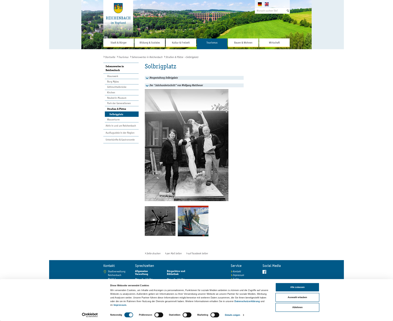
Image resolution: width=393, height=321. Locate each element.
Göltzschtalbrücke (116, 87)
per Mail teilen (174, 253)
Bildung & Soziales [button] (150, 42)
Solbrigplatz (116, 114)
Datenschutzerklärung (247, 301)
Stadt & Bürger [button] (119, 42)
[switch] (158, 314)
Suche (236, 279)
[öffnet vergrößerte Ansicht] (193, 145)
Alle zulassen (297, 287)
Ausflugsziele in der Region (120, 132)
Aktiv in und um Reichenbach (121, 125)
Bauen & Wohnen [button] (243, 42)
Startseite (110, 57)
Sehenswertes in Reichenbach (147, 57)
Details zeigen (232, 315)
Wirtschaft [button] (274, 42)
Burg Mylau (113, 81)
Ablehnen (297, 307)
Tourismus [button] (212, 42)
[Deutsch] (261, 4)
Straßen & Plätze (174, 57)
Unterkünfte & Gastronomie (120, 139)
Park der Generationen (119, 103)
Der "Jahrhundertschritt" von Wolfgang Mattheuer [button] (176, 85)
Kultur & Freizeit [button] (181, 42)
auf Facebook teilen (198, 253)
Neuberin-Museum (116, 97)
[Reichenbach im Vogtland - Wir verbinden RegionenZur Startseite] (118, 19)
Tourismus (123, 57)
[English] (268, 4)
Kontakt (237, 271)
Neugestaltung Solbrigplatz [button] (163, 77)
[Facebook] (276, 272)
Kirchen (111, 92)
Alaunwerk (112, 76)
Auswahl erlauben (297, 297)
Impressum (120, 305)
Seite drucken (153, 253)
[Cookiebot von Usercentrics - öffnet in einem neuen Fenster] (89, 315)
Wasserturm (113, 119)
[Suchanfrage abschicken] (287, 11)
